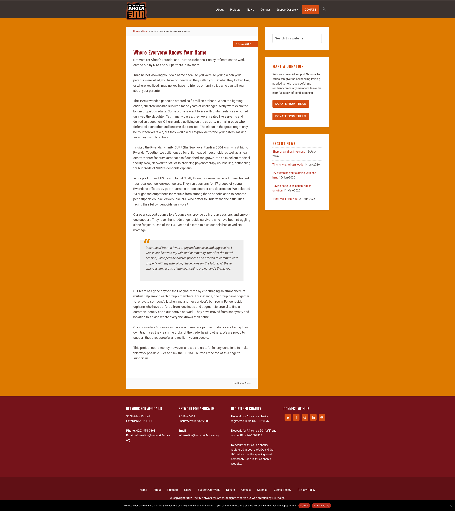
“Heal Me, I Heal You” (285, 199)
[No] (450, 505)
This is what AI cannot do (288, 164)
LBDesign (278, 498)
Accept (304, 505)
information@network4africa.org (199, 435)
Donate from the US (290, 116)
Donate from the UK (290, 104)
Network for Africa (136, 11)
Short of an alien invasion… (288, 151)
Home (136, 31)
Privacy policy (321, 505)
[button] (324, 9)
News (145, 31)
